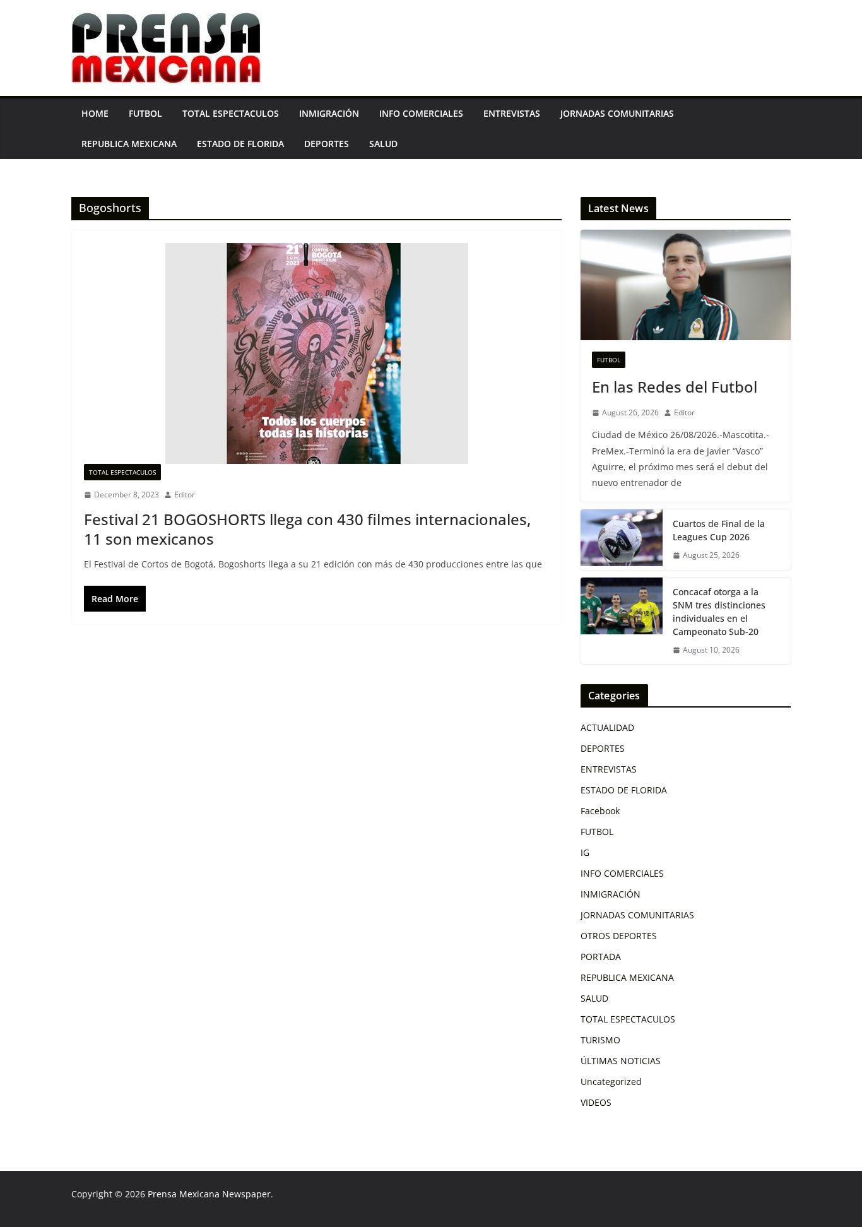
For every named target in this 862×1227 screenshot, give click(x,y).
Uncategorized (611, 1082)
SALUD (383, 144)
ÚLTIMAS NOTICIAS (621, 1061)
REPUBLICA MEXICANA (129, 144)
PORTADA (601, 957)
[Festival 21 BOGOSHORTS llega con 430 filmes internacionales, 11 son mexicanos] (316, 353)
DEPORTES (326, 144)
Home (95, 113)
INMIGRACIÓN (329, 113)
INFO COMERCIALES (421, 113)
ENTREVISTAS (511, 113)
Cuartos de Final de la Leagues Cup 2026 (719, 530)
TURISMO (600, 1040)
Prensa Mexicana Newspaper (209, 1194)
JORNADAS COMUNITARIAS (617, 113)
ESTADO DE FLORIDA (240, 144)
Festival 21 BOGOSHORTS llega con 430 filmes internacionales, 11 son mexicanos (307, 529)
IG (585, 852)
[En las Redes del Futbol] (686, 285)
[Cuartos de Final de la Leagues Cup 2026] (622, 539)
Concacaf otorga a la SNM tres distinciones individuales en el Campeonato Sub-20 (719, 611)
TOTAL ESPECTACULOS (230, 113)
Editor (184, 494)
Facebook (600, 811)
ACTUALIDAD (607, 727)
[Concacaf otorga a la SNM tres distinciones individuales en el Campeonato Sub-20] (622, 621)
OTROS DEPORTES (619, 936)
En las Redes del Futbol (674, 386)
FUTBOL (145, 113)
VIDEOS (596, 1102)
